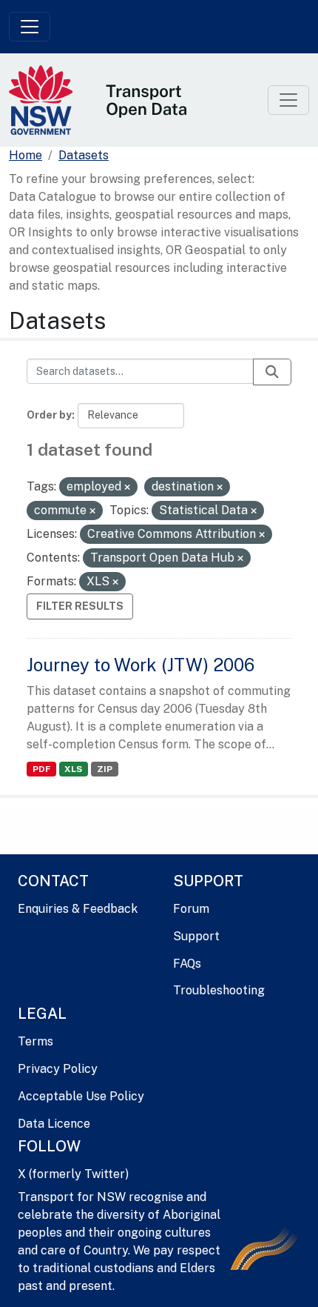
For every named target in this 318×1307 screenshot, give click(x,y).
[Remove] (127, 487)
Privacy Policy (58, 1069)
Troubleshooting (219, 990)
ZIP (104, 769)
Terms (35, 1041)
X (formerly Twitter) (73, 1174)
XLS (73, 769)
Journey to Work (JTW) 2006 (140, 664)
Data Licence (54, 1124)
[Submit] (272, 372)
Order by (49, 415)
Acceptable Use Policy (81, 1096)
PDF (41, 769)
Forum (191, 909)
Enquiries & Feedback (78, 909)
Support (196, 936)
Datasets (83, 155)
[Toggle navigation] (29, 26)
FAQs (187, 964)
